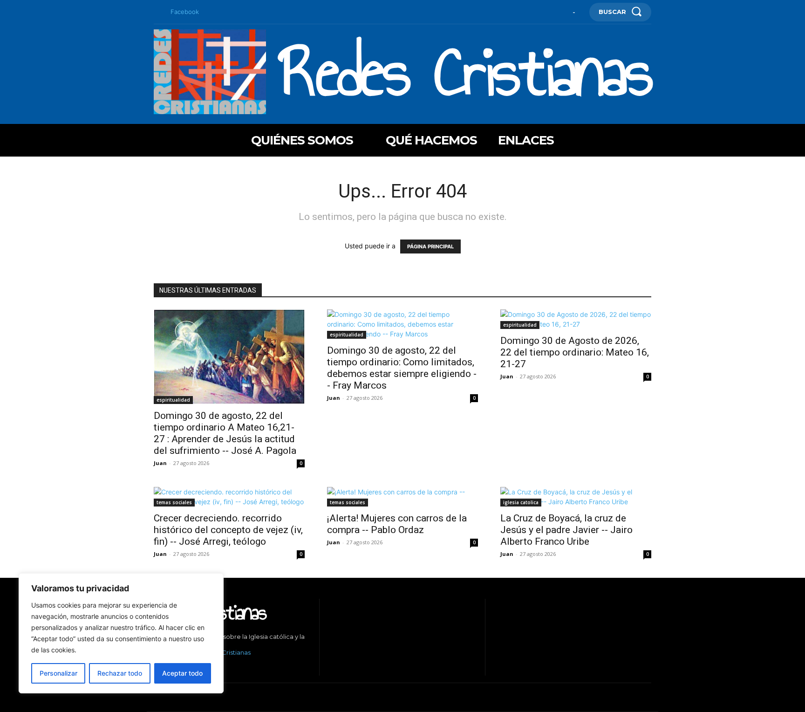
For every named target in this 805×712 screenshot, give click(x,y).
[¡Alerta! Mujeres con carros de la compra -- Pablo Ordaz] (402, 497)
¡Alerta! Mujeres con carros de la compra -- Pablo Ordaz (397, 524)
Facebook (185, 11)
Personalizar (58, 673)
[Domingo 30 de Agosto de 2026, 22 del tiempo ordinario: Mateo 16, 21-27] (575, 319)
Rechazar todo (119, 673)
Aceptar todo (182, 673)
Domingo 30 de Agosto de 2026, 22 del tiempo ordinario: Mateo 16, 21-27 (574, 352)
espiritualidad (173, 400)
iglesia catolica (521, 502)
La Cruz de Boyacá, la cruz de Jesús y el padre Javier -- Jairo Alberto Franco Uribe (566, 530)
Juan (160, 462)
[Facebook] (157, 12)
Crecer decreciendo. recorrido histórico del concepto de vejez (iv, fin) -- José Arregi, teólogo (228, 530)
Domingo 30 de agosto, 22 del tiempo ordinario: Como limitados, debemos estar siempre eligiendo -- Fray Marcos (402, 368)
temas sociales (174, 502)
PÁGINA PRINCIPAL (430, 246)
